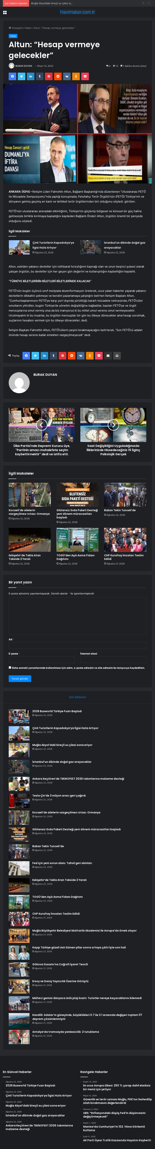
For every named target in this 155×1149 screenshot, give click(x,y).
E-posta (14, 653)
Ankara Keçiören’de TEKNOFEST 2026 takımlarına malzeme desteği (78, 779)
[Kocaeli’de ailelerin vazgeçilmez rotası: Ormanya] (30, 495)
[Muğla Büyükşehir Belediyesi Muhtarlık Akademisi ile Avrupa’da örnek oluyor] (19, 936)
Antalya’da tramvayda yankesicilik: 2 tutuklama (65, 1032)
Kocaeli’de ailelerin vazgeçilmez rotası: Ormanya (29, 512)
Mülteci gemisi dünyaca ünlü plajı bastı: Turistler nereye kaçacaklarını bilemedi (87, 998)
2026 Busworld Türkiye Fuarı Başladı (57, 711)
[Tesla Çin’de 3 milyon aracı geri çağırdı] (19, 801)
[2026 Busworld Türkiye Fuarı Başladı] (19, 716)
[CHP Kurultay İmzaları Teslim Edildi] (125, 540)
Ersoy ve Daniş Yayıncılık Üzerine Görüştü (60, 981)
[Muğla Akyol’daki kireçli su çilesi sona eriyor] (19, 750)
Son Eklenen (77, 697)
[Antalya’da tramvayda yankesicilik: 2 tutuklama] (19, 1037)
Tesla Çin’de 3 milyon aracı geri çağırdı (59, 795)
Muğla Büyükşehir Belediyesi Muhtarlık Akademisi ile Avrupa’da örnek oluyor (84, 930)
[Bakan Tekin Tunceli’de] (125, 495)
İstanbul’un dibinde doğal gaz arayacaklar (61, 762)
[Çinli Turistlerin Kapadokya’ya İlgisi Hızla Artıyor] (19, 247)
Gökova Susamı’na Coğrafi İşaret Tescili (60, 964)
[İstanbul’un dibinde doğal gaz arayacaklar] (90, 247)
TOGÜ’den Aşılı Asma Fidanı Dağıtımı (76, 557)
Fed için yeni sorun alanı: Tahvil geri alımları (62, 863)
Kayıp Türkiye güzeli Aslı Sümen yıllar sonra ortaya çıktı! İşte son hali (79, 947)
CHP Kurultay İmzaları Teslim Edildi (124, 557)
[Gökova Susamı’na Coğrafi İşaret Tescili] (19, 969)
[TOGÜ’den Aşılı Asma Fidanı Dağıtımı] (78, 540)
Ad (11, 639)
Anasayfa (16, 27)
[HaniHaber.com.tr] (77, 12)
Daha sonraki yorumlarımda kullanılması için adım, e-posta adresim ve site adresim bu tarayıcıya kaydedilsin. (78, 667)
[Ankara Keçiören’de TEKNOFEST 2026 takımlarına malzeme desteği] (19, 784)
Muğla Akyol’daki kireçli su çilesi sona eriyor (56, 3)
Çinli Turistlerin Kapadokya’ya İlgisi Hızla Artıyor (65, 728)
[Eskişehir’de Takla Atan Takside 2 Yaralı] (30, 540)
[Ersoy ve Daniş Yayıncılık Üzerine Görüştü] (19, 986)
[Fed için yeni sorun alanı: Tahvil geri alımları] (19, 868)
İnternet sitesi (88, 653)
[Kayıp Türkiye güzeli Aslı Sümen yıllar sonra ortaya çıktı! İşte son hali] (19, 953)
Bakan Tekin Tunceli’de (120, 510)
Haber (28, 27)
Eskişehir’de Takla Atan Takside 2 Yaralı (25, 557)
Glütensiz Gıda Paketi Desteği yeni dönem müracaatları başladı (77, 513)
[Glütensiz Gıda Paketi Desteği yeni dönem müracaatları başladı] (78, 495)
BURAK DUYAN (24, 65)
